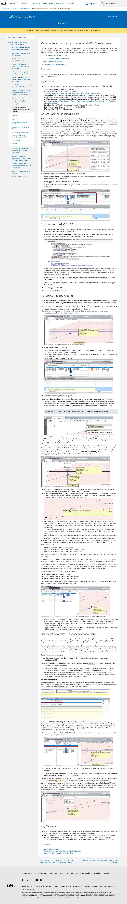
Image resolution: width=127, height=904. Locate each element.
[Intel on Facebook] (22, 880)
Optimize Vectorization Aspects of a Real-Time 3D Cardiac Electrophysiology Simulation (21, 92)
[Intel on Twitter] (27, 880)
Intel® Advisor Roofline (52, 849)
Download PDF (112, 17)
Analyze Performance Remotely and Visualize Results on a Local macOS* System (21, 158)
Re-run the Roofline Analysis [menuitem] (20, 132)
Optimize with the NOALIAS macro (56, 58)
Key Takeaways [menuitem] (16, 140)
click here (76, 30)
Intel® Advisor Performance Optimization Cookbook (18, 43)
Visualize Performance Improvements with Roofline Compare (21, 109)
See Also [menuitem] (14, 143)
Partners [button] (60, 3)
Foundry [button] (70, 3)
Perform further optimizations (54, 65)
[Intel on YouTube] (36, 880)
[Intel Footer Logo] (11, 885)
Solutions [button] (36, 3)
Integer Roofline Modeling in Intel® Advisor (59, 853)
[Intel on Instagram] (41, 880)
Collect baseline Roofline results (55, 55)
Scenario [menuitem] (14, 115)
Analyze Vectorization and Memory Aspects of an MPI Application (20, 150)
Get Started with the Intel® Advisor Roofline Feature (62, 851)
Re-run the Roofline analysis (54, 61)
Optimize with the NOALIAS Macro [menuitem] (20, 128)
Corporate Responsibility (83, 873)
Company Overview (29, 873)
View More (61, 23)
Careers (70, 873)
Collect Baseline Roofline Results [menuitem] (19, 123)
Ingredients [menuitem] (15, 119)
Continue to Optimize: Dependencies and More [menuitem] (19, 136)
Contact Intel (42, 873)
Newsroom (53, 873)
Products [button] (14, 3)
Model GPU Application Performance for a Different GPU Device (20, 66)
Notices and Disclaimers (19, 177)
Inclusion (97, 873)
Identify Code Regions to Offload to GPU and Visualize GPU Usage (21, 79)
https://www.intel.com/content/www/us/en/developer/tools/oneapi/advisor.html (72, 93)
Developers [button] (48, 3)
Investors (62, 873)
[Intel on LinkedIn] (32, 880)
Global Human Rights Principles (89, 895)
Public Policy (107, 873)
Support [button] (24, 3)
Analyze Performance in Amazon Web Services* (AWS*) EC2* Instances (21, 165)
